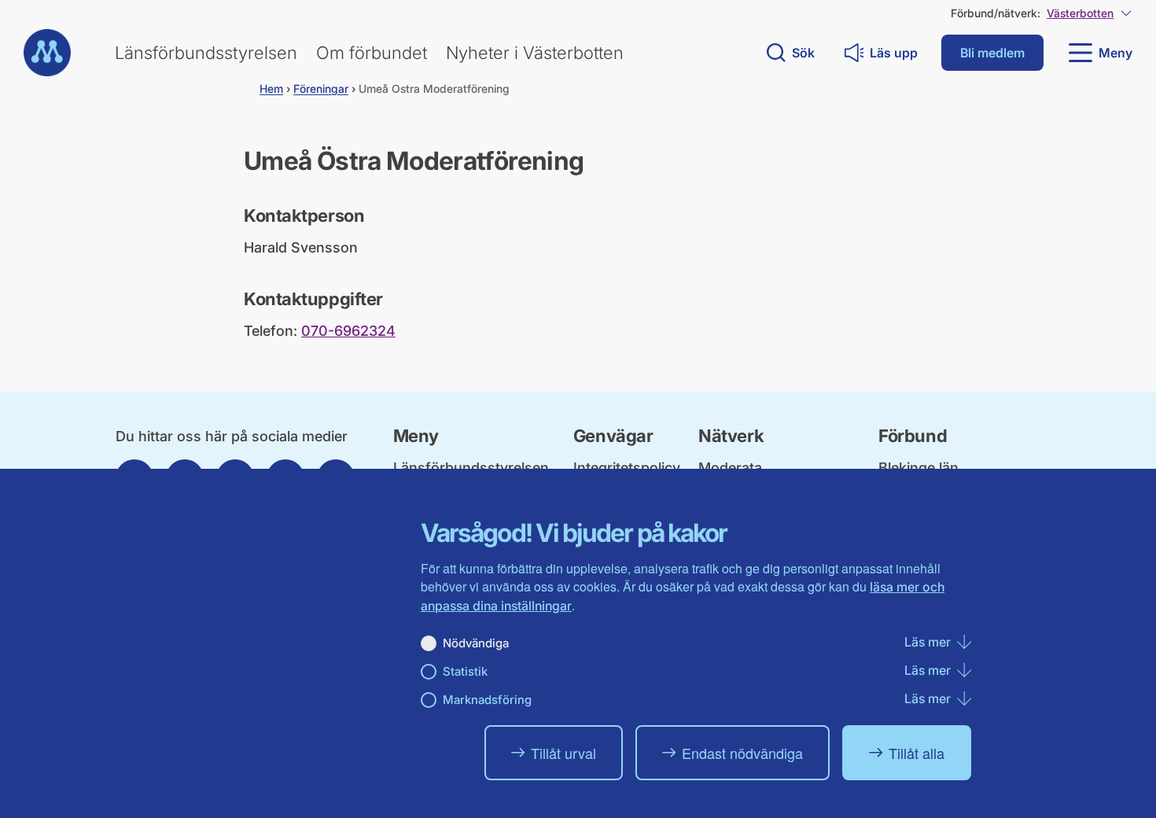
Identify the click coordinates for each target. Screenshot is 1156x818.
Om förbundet (371, 52)
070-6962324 (348, 330)
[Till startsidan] (47, 52)
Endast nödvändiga (742, 752)
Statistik (465, 671)
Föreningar (320, 88)
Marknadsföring (487, 699)
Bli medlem (992, 53)
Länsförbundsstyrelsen (206, 52)
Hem (271, 88)
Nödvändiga (476, 643)
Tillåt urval (563, 752)
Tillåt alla (916, 752)
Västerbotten (1080, 13)
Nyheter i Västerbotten (535, 52)
